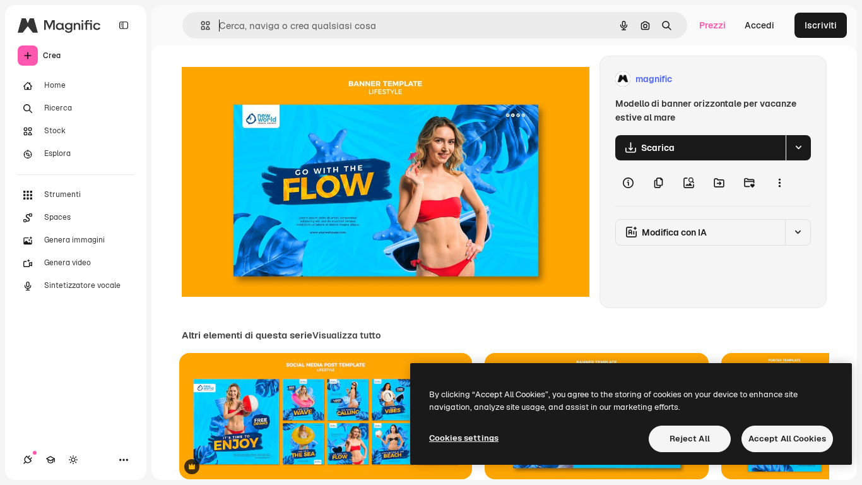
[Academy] (50, 460)
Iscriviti (821, 25)
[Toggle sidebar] (124, 25)
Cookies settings (464, 438)
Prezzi (712, 25)
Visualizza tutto (346, 335)
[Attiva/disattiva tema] (73, 460)
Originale (265, 79)
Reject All (690, 438)
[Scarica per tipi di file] (798, 147)
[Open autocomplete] (200, 25)
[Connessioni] (28, 460)
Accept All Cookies (787, 438)
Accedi (759, 25)
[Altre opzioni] (779, 183)
